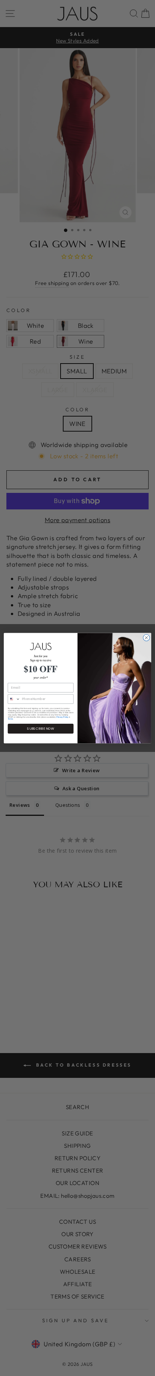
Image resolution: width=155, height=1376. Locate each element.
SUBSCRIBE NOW (40, 728)
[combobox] (14, 698)
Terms (10, 719)
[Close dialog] (146, 637)
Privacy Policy (62, 717)
